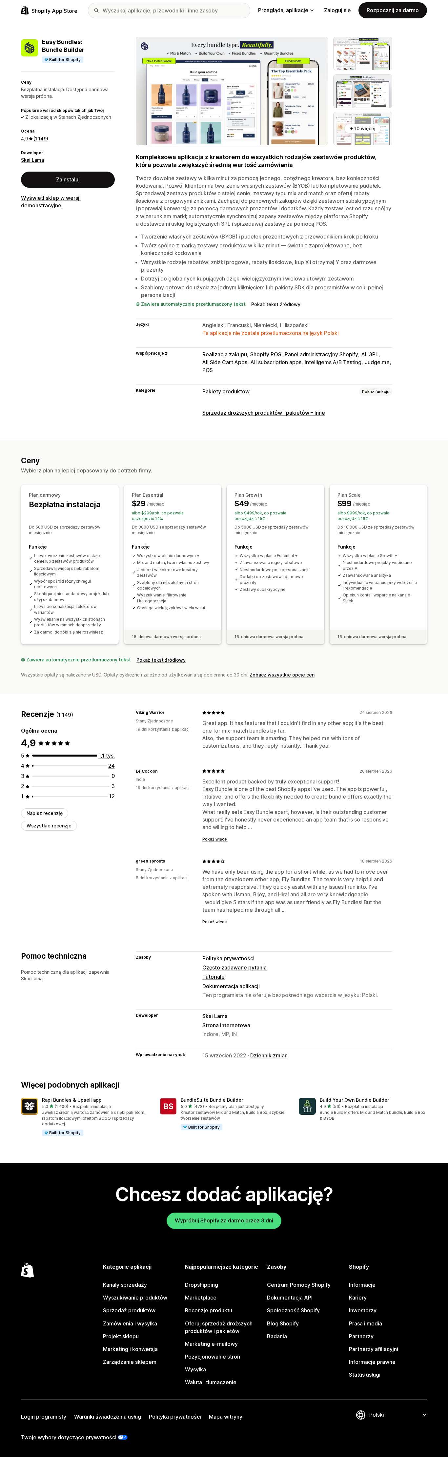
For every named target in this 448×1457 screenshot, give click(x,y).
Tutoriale (213, 976)
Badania (277, 1336)
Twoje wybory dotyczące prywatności (68, 1437)
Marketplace (200, 1297)
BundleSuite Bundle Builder (212, 1100)
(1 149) (40, 138)
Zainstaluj (68, 179)
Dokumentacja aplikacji (231, 986)
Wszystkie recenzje (49, 825)
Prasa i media (365, 1323)
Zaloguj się (337, 10)
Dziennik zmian (269, 1055)
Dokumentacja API (290, 1297)
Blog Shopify (283, 1323)
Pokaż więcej (215, 839)
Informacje (362, 1284)
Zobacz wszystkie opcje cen (282, 674)
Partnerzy (361, 1336)
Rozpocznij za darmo (393, 10)
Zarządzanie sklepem (129, 1362)
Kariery (358, 1297)
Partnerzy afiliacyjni (373, 1349)
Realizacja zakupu (224, 354)
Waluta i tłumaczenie (210, 1382)
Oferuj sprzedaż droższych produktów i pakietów (219, 1327)
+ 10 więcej (363, 128)
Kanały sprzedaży (125, 1284)
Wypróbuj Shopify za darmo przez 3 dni (224, 1220)
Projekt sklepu (121, 1336)
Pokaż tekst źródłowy (275, 304)
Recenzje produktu (208, 1310)
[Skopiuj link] (168, 712)
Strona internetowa (226, 1025)
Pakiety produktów (226, 391)
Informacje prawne (372, 1362)
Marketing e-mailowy (211, 1344)
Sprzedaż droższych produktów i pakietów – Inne (263, 412)
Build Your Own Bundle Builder (354, 1100)
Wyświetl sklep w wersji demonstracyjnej (51, 202)
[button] (85, 1117)
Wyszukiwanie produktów (135, 1297)
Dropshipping (201, 1284)
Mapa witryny (225, 1416)
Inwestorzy (363, 1310)
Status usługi (364, 1374)
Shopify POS (265, 354)
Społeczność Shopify (293, 1310)
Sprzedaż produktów (129, 1310)
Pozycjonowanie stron (212, 1356)
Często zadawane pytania (234, 967)
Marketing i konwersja (130, 1349)
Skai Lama (32, 160)
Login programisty (43, 1416)
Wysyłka (195, 1369)
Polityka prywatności (228, 958)
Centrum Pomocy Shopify (299, 1284)
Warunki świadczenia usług (107, 1416)
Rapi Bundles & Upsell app (72, 1100)
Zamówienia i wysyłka (130, 1323)
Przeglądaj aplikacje (283, 10)
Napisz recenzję (45, 813)
